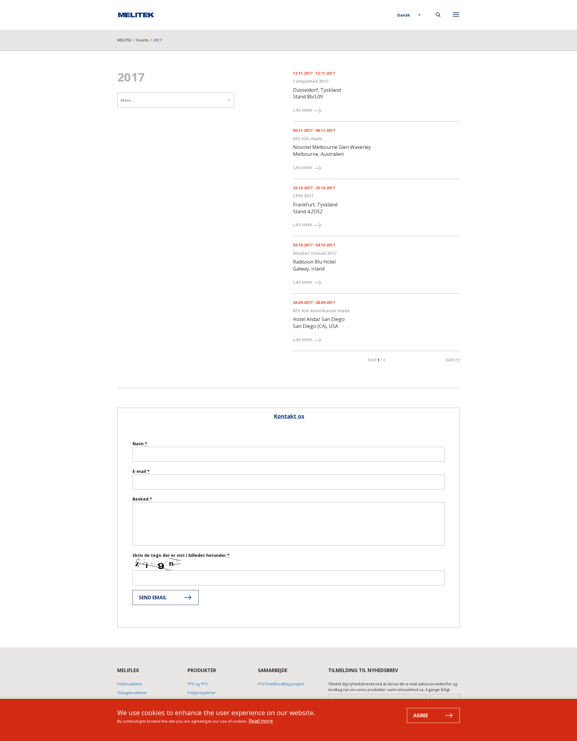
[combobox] (409, 15)
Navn (139, 443)
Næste (453, 360)
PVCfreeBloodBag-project (281, 684)
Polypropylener (202, 692)
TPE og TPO (198, 684)
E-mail (140, 471)
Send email (153, 597)
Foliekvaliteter (130, 684)
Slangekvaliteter (132, 692)
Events (142, 40)
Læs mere (303, 110)
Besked (141, 499)
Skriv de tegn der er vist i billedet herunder (180, 555)
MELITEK (124, 40)
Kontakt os (289, 416)
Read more (261, 721)
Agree (420, 715)
